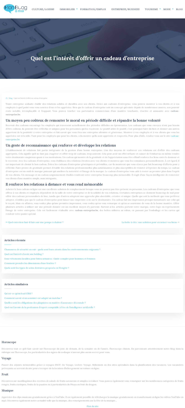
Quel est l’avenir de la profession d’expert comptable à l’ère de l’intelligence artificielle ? (49, 307)
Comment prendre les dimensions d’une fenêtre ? (30, 263)
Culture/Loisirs (43, 9)
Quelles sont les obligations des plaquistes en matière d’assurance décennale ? (45, 302)
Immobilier (67, 9)
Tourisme (151, 9)
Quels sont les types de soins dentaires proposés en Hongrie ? (36, 267)
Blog (179, 9)
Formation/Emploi (93, 9)
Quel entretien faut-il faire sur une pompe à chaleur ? (35, 222)
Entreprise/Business (125, 9)
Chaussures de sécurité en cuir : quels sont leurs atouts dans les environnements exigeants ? (52, 249)
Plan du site (92, 406)
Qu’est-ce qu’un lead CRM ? (18, 293)
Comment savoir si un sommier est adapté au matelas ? (33, 298)
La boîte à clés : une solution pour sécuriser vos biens (149, 222)
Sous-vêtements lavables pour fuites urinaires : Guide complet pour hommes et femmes (49, 258)
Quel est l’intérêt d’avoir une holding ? (23, 254)
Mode (167, 9)
